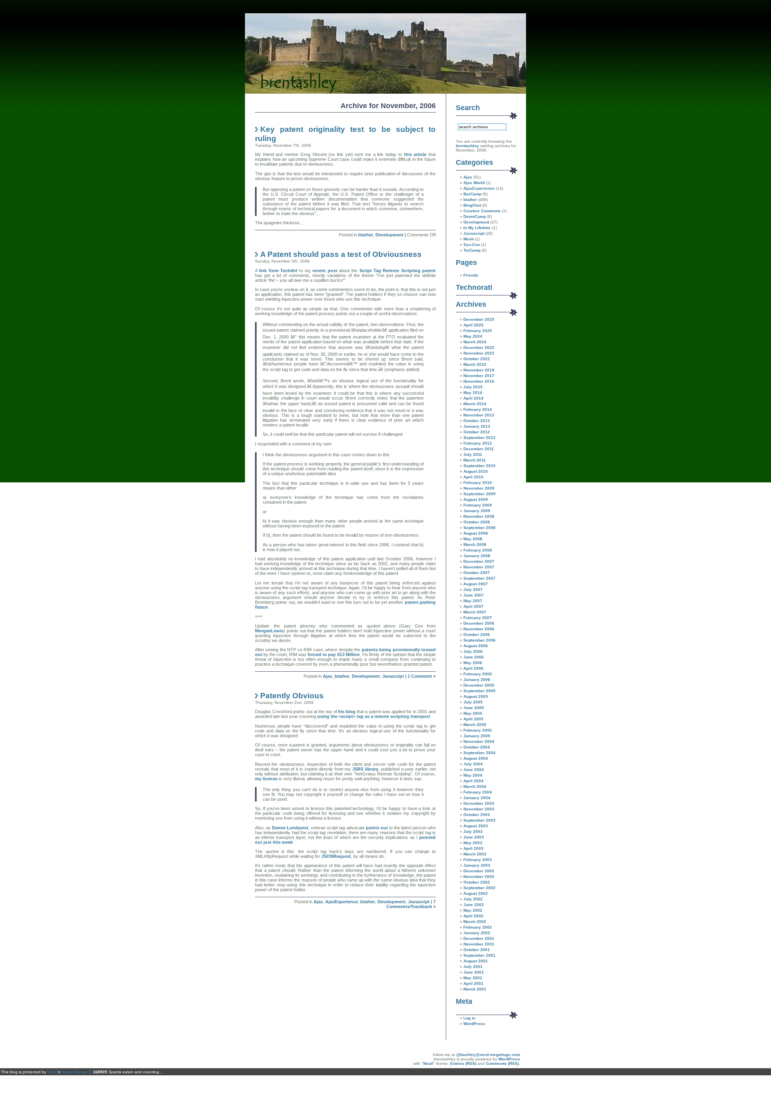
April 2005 (473, 719)
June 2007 (473, 595)
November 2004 (478, 741)
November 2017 (478, 375)
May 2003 (472, 843)
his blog (346, 711)
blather (365, 234)
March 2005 (474, 724)
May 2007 (472, 601)
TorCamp (472, 250)
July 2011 (472, 454)
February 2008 (477, 550)
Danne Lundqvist (290, 827)
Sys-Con (471, 244)
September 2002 (479, 888)
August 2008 (475, 533)
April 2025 (473, 325)
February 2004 (477, 792)
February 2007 (477, 617)
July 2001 (473, 966)
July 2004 (473, 764)
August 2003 (475, 826)
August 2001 (475, 961)
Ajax (327, 676)
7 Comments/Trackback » (411, 904)
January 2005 (476, 736)
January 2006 (476, 679)
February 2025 (477, 330)
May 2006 (472, 662)
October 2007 (476, 572)
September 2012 (479, 437)
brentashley (467, 146)
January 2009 (476, 511)
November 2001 (478, 944)
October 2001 (476, 949)
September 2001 (479, 955)
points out (377, 827)
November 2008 (478, 516)
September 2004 (479, 753)
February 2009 (477, 505)
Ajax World (474, 182)
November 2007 (478, 567)
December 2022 (478, 347)
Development (389, 234)
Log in (469, 1018)
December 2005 (478, 685)
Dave (52, 1072)
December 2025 (478, 319)
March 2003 (474, 854)
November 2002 (478, 876)
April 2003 (473, 848)
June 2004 (473, 769)
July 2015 (473, 387)
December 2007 (478, 561)
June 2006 (473, 657)
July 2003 (473, 831)
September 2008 (479, 527)
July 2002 (473, 899)
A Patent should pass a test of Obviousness (341, 254)
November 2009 (478, 488)
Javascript (393, 676)
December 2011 (478, 449)
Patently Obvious (292, 695)
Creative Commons (482, 211)
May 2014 (472, 392)
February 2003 (477, 859)
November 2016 (478, 381)
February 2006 (477, 674)
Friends (470, 275)
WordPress (474, 1023)
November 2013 (478, 415)
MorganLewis (269, 630)
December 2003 (478, 803)
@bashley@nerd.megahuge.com (488, 1054)
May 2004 (472, 775)
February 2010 (477, 482)
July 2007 (473, 589)
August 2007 (475, 584)
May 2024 (472, 336)
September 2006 (479, 640)
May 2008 (472, 539)
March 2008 (474, 544)
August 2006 (475, 646)
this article (415, 154)
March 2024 (474, 342)
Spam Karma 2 (75, 1072)
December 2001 (478, 938)
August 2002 (475, 893)
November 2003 (478, 809)
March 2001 (474, 989)
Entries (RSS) (463, 1063)
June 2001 (473, 972)
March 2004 (474, 786)
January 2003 (476, 865)
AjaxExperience (341, 901)
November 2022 (478, 353)
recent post (324, 270)
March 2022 (474, 364)
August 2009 (475, 499)
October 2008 (476, 522)
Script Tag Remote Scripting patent (397, 270)
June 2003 (473, 837)
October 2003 (476, 814)
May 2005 (472, 713)
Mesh (468, 239)
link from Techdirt (278, 270)
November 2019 (478, 370)
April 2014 (473, 398)
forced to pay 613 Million (333, 654)
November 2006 (478, 629)
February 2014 (477, 409)
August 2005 (475, 696)
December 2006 (478, 623)
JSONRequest (336, 856)
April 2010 (473, 477)
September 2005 (479, 691)
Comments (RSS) (502, 1063)
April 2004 (473, 781)
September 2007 (479, 578)
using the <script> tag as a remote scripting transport (373, 716)
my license (266, 778)
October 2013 (476, 420)
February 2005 (477, 730)
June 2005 (473, 707)
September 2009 (479, 494)
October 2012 (476, 432)
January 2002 (476, 933)
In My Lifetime (477, 228)
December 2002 (478, 871)
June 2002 (473, 904)
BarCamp (472, 194)
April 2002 (473, 916)
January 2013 (476, 426)
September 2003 (479, 820)
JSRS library (365, 769)
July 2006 (473, 651)
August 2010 (475, 471)
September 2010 (479, 465)
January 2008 (476, 556)
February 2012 (477, 443)
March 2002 (474, 921)
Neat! (428, 1063)
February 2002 (477, 927)
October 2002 (476, 882)
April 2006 (473, 668)
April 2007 (473, 606)
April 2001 (473, 983)
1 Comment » (422, 676)
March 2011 (474, 460)
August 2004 (475, 758)
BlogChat (472, 205)
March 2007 (474, 612)
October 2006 (476, 634)
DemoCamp (474, 216)
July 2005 (473, 702)
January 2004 (476, 798)
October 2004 (476, 747)
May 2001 (472, 978)
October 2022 (476, 359)
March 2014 (474, 404)
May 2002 (472, 910)
